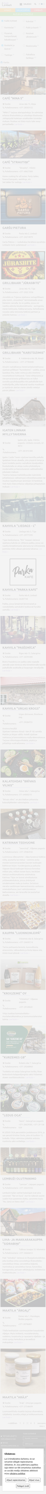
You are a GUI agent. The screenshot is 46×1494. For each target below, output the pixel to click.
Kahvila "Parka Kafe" (20, 589)
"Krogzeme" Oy (14, 993)
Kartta (6, 62)
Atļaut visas (34, 1480)
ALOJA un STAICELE (23, 14)
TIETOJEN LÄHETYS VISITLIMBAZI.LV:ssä (9, 1437)
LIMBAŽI (38, 10)
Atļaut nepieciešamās (16, 1480)
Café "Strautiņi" (16, 162)
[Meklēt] (35, 4)
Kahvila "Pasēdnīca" (19, 647)
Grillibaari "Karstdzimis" (23, 352)
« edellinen (12, 1423)
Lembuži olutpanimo (19, 1178)
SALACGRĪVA (23, 10)
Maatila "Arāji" (15, 1397)
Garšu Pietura (14, 227)
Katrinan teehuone (18, 842)
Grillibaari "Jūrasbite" (21, 283)
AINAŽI (7, 10)
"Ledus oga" (12, 1115)
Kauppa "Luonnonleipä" (21, 933)
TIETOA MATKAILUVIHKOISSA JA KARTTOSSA (10, 1446)
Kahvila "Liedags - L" (19, 525)
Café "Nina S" (12, 98)
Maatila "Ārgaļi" (16, 1310)
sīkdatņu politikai (17, 1473)
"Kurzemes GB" (14, 1057)
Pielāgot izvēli (23, 1486)
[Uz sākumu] (7, 4)
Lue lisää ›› (19, 124)
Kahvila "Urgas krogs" (21, 708)
